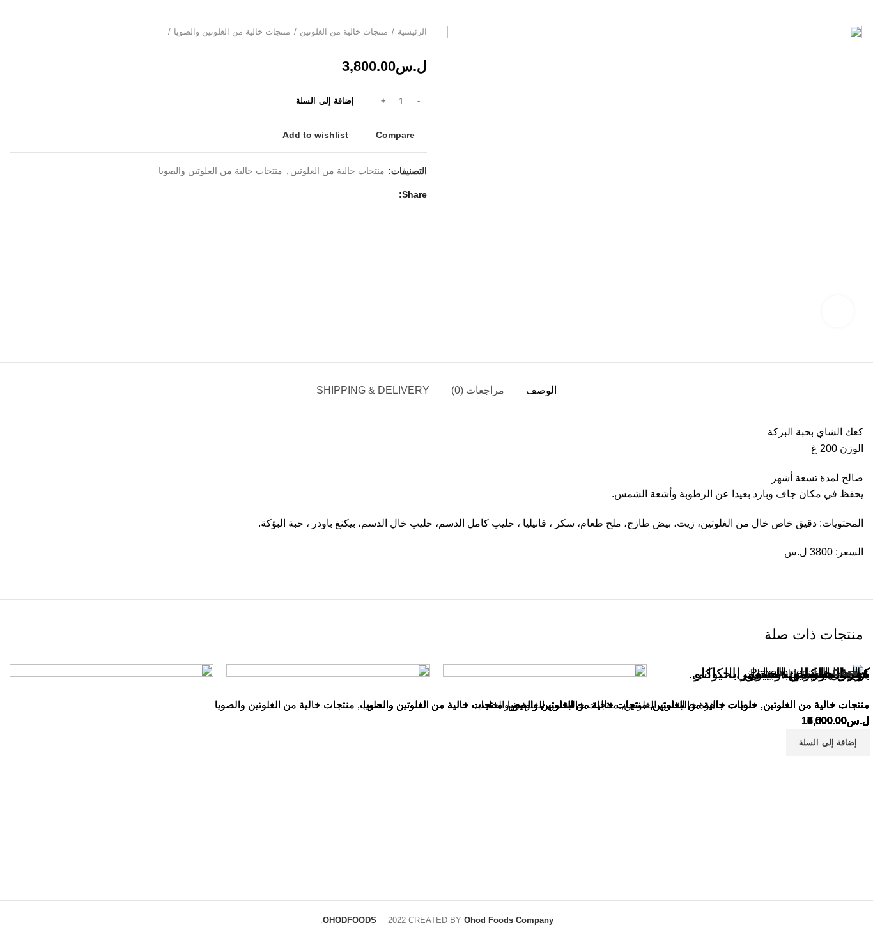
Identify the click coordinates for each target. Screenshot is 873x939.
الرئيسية (412, 31)
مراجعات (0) (477, 390)
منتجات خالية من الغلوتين (344, 31)
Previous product (41, 32)
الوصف (541, 390)
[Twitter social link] (371, 194)
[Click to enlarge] (838, 311)
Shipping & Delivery (372, 390)
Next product (16, 32)
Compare (395, 134)
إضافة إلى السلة (325, 100)
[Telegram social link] (341, 194)
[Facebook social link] (385, 194)
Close (845, 672)
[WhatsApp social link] (356, 194)
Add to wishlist (315, 134)
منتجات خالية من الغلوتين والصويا (232, 31)
